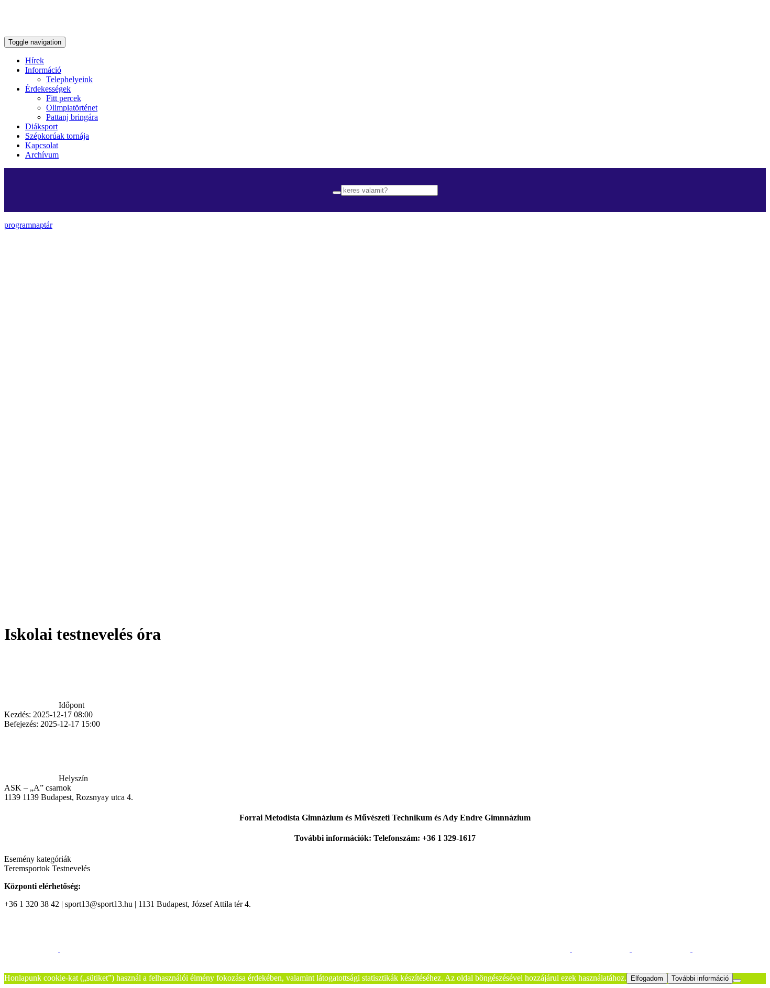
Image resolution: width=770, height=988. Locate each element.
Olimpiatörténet (71, 107)
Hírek (34, 60)
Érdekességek (48, 88)
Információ (43, 69)
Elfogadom (647, 978)
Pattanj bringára (72, 117)
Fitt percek (63, 98)
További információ (700, 978)
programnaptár (28, 224)
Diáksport (41, 126)
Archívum (42, 154)
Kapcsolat (41, 145)
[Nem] (737, 980)
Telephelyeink (69, 79)
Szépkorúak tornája (57, 135)
